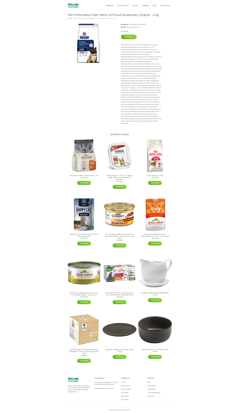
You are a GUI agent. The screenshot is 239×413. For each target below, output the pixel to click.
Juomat (135, 5)
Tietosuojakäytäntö (154, 392)
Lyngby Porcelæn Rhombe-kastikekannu (155, 293)
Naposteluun (125, 396)
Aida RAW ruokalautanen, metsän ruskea (119, 349)
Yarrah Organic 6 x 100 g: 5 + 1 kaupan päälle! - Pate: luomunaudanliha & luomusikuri (119, 177)
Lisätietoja (129, 37)
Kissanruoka (142, 24)
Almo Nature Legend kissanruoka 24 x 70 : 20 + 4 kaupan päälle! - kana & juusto (84, 294)
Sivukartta (151, 396)
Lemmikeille (133, 24)
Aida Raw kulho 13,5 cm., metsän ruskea (155, 349)
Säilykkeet (109, 5)
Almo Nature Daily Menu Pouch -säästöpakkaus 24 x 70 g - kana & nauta (155, 235)
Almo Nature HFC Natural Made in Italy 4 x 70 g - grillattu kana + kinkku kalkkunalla (119, 294)
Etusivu (70, 18)
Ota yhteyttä (152, 386)
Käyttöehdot (152, 389)
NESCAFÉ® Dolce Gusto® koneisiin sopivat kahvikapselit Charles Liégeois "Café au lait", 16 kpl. (84, 351)
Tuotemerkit (164, 5)
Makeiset (145, 5)
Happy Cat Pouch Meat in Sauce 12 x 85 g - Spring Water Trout (84, 235)
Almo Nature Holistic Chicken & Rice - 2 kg (84, 175)
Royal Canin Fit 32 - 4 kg (155, 175)
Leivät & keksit (122, 5)
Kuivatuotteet (125, 386)
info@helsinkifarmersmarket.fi (104, 388)
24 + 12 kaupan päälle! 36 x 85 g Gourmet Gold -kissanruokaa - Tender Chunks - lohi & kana (119, 236)
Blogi (154, 5)
